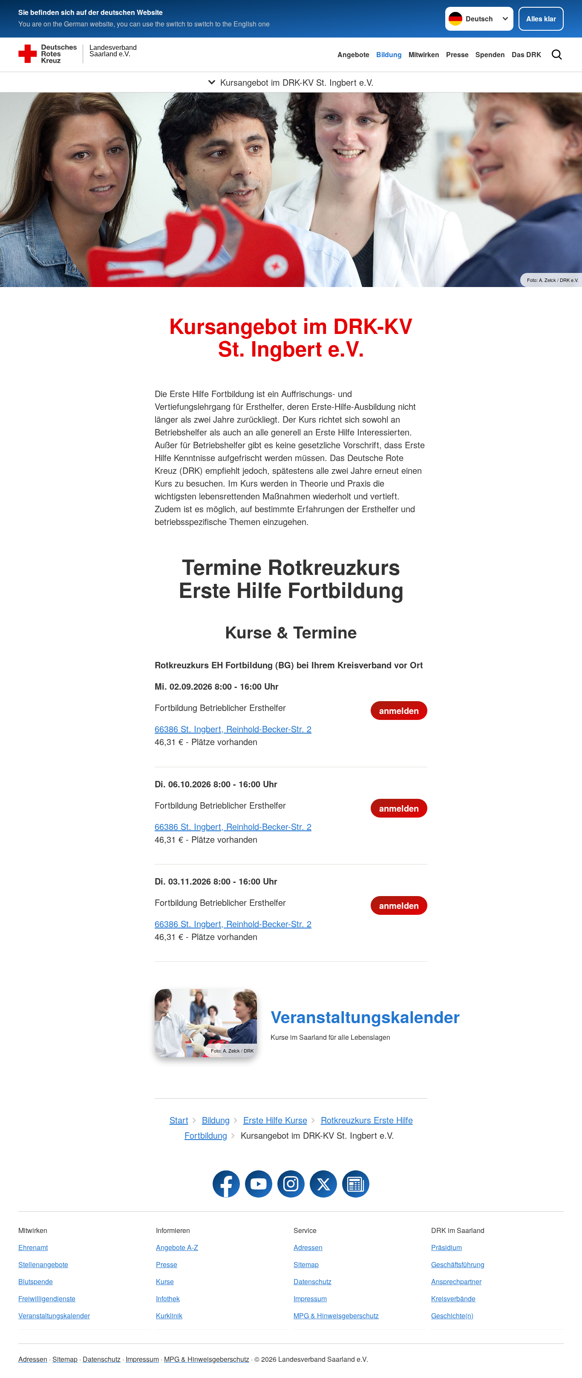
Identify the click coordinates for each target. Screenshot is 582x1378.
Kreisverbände (453, 1298)
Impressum (310, 1298)
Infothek (168, 1298)
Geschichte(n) (452, 1315)
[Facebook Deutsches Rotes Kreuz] (226, 1184)
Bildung (389, 54)
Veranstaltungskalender (365, 1016)
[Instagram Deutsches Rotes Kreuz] (291, 1184)
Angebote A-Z (177, 1247)
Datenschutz (312, 1281)
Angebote (353, 54)
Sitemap (306, 1264)
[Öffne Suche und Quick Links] (557, 54)
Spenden (490, 54)
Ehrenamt (33, 1247)
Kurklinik (169, 1315)
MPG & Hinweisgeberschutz (336, 1315)
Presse (457, 54)
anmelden (399, 710)
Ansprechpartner (456, 1281)
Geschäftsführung (457, 1264)
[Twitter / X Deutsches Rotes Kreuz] (323, 1184)
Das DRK (527, 54)
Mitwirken (424, 54)
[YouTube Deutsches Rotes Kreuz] (258, 1184)
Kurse (165, 1281)
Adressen (308, 1247)
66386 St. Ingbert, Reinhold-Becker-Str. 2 (233, 728)
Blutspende (35, 1281)
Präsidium (446, 1247)
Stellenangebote (43, 1264)
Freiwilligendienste (46, 1298)
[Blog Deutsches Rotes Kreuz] (355, 1184)
